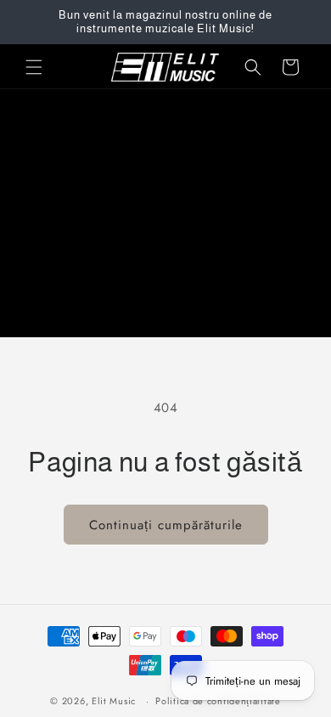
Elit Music (114, 701)
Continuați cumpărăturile (166, 525)
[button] (34, 67)
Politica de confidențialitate (217, 701)
